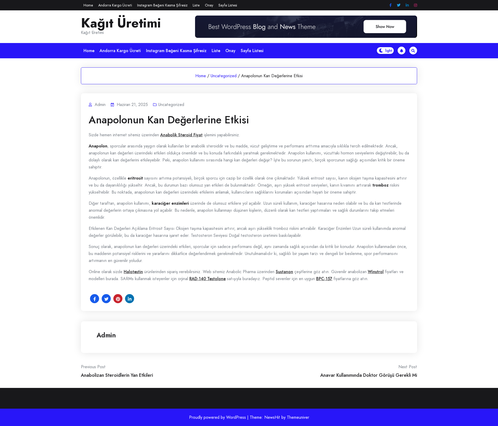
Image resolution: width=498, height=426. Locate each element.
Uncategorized (224, 76)
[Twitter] (398, 5)
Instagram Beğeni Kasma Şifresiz (162, 5)
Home (88, 5)
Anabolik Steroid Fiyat (181, 135)
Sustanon (284, 272)
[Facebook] (390, 5)
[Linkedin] (407, 5)
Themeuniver (298, 417)
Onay (209, 5)
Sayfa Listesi (227, 5)
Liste (196, 5)
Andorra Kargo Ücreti (115, 5)
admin (106, 335)
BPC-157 (324, 279)
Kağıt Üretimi (121, 23)
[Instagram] (415, 5)
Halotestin (133, 272)
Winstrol (376, 272)
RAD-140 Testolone (207, 279)
